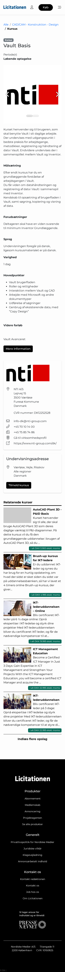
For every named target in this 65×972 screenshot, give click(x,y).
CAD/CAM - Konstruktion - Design (35, 24)
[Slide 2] (35, 115)
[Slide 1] (29, 115)
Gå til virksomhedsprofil (30, 437)
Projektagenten (32, 817)
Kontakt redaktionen (32, 879)
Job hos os (32, 892)
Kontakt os (32, 885)
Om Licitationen (32, 898)
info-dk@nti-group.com (30, 421)
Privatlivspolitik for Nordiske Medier (32, 842)
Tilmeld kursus (18, 485)
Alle (5, 24)
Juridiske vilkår (33, 848)
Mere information (18, 348)
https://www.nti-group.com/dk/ (35, 443)
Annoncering (32, 811)
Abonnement (33, 798)
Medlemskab (32, 805)
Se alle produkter (32, 824)
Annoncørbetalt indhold (32, 861)
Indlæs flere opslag (32, 739)
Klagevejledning (32, 855)
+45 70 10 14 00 (24, 426)
